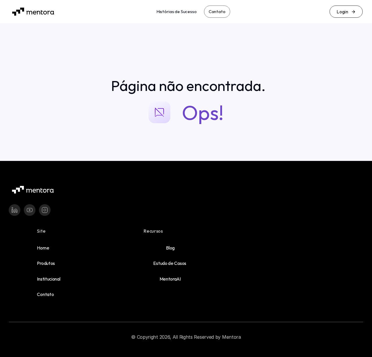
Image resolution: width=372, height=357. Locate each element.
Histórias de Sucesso (176, 11)
